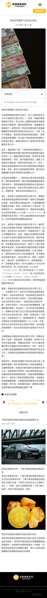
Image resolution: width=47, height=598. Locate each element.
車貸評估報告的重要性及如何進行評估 (18, 534)
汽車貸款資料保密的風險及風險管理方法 (19, 420)
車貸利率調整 (10, 394)
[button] (40, 4)
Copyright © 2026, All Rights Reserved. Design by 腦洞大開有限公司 (23, 590)
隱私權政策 (37, 594)
